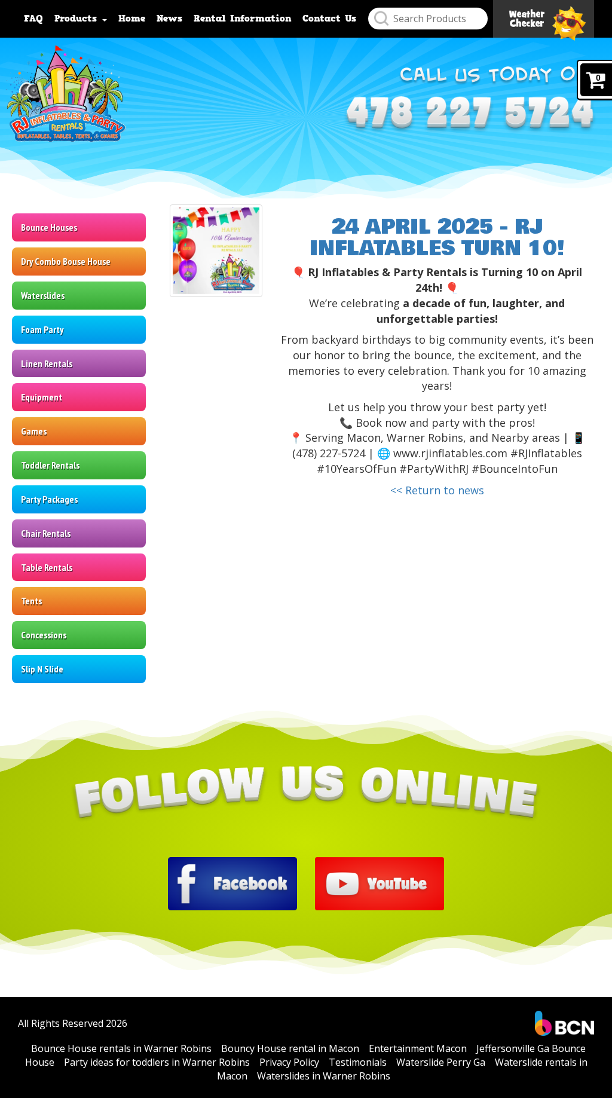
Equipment (41, 397)
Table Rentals (46, 567)
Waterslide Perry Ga (440, 1062)
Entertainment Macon (418, 1048)
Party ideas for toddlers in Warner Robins (157, 1062)
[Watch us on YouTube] (379, 882)
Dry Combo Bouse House (66, 261)
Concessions (43, 635)
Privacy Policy (289, 1062)
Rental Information (242, 18)
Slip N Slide (42, 669)
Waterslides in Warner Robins (323, 1075)
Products (77, 18)
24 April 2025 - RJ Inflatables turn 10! (437, 238)
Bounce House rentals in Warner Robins (121, 1048)
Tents (31, 601)
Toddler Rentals (50, 465)
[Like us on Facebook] (232, 882)
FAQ (33, 18)
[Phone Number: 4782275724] (470, 115)
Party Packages (49, 499)
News (169, 18)
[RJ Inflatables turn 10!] (216, 250)
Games (34, 431)
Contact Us (329, 18)
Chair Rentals (46, 533)
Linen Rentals (46, 363)
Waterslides (43, 295)
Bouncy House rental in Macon (290, 1048)
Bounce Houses (49, 227)
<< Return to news (437, 490)
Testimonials (358, 1062)
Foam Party (42, 329)
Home (131, 18)
